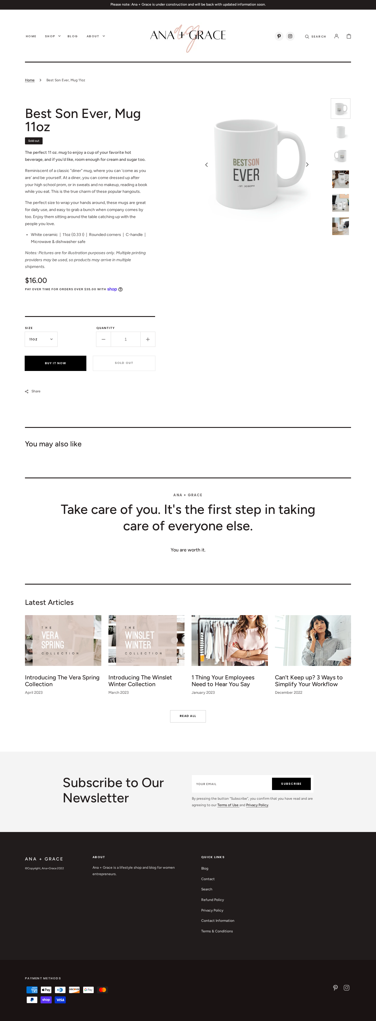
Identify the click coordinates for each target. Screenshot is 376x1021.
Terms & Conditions (217, 931)
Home (30, 80)
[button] (316, 36)
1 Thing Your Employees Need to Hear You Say (223, 681)
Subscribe (291, 784)
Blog (204, 868)
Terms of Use (228, 805)
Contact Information (217, 921)
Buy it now (55, 363)
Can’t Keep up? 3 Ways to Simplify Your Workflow (309, 681)
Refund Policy (212, 900)
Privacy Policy (257, 805)
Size (29, 328)
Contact (208, 879)
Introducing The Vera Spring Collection (62, 681)
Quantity (105, 328)
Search (206, 889)
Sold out (124, 363)
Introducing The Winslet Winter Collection (140, 681)
